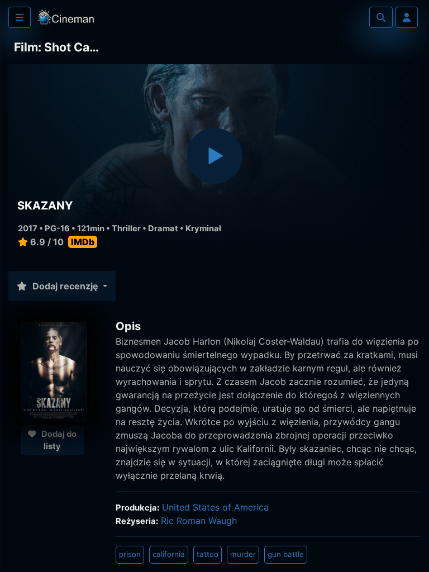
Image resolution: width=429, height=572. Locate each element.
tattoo (207, 554)
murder (243, 554)
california (168, 554)
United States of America (215, 507)
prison (130, 554)
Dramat (163, 228)
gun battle (286, 554)
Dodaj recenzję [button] (65, 286)
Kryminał (203, 228)
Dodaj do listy (58, 440)
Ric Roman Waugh (199, 520)
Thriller (126, 228)
